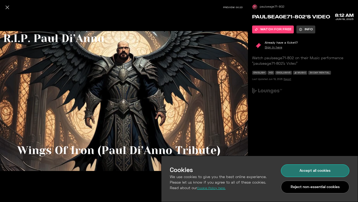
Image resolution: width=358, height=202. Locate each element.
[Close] (7, 7)
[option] (273, 29)
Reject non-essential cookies (315, 187)
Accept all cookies (315, 171)
